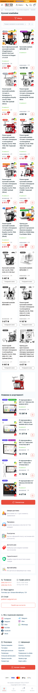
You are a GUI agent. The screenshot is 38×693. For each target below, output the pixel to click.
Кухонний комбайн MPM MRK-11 (26, 269)
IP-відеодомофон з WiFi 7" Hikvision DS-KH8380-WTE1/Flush (26, 422)
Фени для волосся (7, 650)
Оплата (20, 645)
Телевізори (4, 653)
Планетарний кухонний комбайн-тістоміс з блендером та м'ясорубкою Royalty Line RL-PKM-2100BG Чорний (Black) (9, 230)
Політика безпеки (24, 656)
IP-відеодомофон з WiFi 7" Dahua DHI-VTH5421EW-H (25, 463)
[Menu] (2, 5)
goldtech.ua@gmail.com (9, 599)
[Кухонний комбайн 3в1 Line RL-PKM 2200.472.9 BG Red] (9, 258)
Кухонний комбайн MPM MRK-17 (8, 303)
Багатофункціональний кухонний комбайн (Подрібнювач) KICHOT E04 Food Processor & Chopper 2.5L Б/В (9, 52)
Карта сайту (22, 661)
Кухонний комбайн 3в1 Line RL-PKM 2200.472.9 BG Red (8, 270)
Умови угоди (22, 658)
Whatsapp (24, 624)
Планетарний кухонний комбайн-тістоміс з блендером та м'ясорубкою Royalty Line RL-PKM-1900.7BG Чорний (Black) (27, 141)
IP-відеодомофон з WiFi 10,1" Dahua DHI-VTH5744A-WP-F (26, 442)
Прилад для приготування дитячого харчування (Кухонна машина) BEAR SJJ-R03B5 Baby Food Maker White (27, 229)
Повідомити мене (9, 281)
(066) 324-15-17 (6, 582)
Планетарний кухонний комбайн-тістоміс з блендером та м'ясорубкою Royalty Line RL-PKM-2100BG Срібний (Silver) (9, 186)
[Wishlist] (16, 252)
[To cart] (15, 68)
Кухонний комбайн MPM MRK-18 (26, 48)
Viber (23, 621)
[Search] (31, 5)
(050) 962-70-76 (6, 585)
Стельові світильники (8, 656)
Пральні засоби (6, 658)
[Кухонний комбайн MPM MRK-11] (27, 258)
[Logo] (9, 5)
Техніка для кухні (9, 10)
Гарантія (21, 650)
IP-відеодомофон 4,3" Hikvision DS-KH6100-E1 (26, 483)
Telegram (24, 618)
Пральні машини (6, 645)
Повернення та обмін (25, 653)
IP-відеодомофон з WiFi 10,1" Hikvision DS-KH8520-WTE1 (26, 402)
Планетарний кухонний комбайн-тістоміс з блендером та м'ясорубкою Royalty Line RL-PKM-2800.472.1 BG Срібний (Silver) (9, 352)
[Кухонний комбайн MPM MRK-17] (9, 293)
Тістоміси (4, 648)
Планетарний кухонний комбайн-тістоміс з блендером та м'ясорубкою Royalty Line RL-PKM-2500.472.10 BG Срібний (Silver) (27, 309)
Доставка (21, 648)
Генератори (5, 661)
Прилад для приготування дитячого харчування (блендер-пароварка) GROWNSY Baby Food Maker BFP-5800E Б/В (27, 351)
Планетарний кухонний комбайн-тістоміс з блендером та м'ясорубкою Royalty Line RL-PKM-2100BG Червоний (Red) (27, 186)
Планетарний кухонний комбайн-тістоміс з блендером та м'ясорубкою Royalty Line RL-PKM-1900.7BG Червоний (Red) (9, 141)
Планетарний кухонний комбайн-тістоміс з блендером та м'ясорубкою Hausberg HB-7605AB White (27, 94)
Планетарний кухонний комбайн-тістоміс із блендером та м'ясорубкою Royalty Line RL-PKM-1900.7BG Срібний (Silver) (9, 96)
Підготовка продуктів (22, 10)
